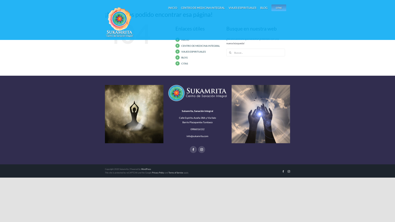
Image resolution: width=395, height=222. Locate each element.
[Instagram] (201, 149)
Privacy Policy (158, 172)
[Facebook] (193, 149)
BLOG (184, 57)
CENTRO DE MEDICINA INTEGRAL (200, 45)
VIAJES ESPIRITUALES (193, 51)
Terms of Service (175, 172)
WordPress (146, 169)
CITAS (184, 63)
